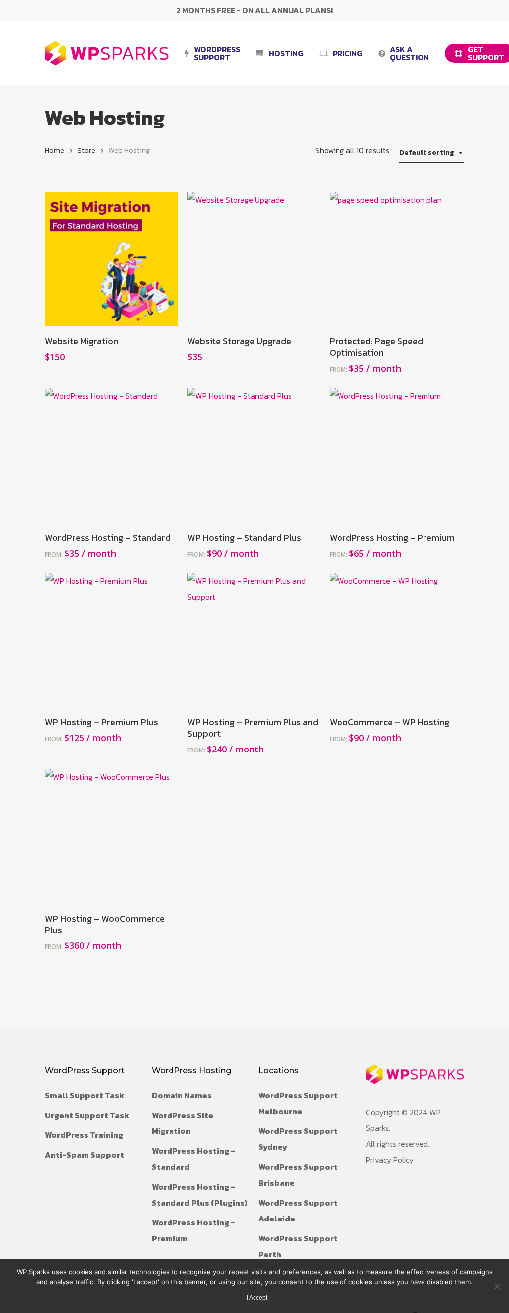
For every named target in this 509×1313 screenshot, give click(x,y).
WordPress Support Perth (298, 1246)
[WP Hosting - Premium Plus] (111, 640)
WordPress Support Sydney (298, 1139)
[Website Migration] (111, 259)
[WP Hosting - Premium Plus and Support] (254, 640)
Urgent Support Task (87, 1115)
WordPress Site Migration (182, 1123)
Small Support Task (84, 1095)
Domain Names (182, 1095)
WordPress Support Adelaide (298, 1210)
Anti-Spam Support (84, 1155)
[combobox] (431, 153)
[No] (497, 1286)
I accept (257, 1297)
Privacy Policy (390, 1160)
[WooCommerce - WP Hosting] (396, 640)
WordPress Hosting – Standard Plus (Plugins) (200, 1195)
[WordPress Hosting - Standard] (111, 455)
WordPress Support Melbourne (298, 1103)
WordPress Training (84, 1135)
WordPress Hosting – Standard (194, 1159)
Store (86, 150)
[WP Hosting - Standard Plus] (254, 455)
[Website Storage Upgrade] (254, 259)
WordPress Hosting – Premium (194, 1230)
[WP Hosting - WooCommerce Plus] (111, 836)
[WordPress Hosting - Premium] (396, 455)
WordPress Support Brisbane (298, 1175)
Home (54, 150)
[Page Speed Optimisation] (396, 259)
